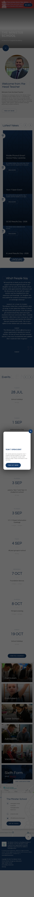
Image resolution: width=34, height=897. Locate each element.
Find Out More (13, 465)
